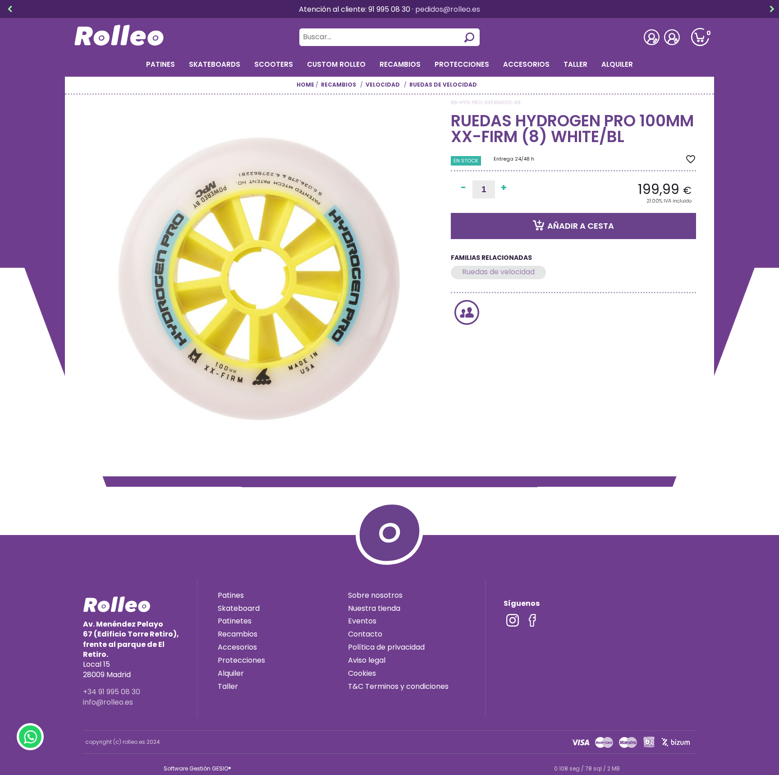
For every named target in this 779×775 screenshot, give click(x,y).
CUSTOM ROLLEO (336, 64)
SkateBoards (214, 64)
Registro (652, 37)
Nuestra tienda (374, 608)
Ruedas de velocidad (498, 272)
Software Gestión (187, 768)
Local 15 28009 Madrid (131, 649)
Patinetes (235, 621)
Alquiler (617, 64)
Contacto (365, 634)
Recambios (237, 634)
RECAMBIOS (400, 64)
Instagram (512, 620)
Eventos (362, 621)
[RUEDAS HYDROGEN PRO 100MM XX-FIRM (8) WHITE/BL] (262, 278)
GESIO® (221, 768)
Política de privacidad (386, 647)
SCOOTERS (273, 64)
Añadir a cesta (580, 226)
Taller (575, 64)
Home (305, 84)
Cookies (362, 673)
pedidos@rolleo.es (447, 9)
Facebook (532, 620)
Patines (231, 595)
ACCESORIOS (526, 64)
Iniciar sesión (672, 37)
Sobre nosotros (375, 595)
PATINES (160, 64)
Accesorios (237, 647)
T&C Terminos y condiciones (398, 686)
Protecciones (462, 64)
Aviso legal (366, 660)
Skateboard (239, 608)
